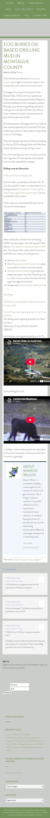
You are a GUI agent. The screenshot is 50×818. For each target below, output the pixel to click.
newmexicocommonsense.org (20, 271)
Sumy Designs (37, 812)
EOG (15, 559)
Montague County (25, 559)
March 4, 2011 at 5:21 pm (14, 581)
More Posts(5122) (30, 547)
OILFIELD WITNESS (14, 773)
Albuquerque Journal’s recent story (26, 263)
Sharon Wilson (30, 472)
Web (30, 543)
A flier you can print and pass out (18, 175)
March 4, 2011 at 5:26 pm (14, 605)
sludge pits (37, 559)
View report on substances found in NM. (28, 246)
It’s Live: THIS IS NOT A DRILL (18, 734)
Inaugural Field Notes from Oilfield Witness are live (25, 740)
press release (21, 260)
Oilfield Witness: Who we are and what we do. (23, 737)
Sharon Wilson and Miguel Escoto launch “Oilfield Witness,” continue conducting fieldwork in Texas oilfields (24, 747)
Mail (25, 543)
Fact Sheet (8, 294)
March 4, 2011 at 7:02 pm (14, 628)
